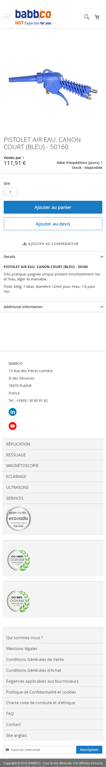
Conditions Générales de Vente (35, 659)
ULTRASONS (17, 487)
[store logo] (33, 16)
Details (9, 256)
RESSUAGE (16, 455)
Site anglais (16, 735)
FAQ (10, 713)
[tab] (53, 256)
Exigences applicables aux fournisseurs (42, 681)
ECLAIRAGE (16, 476)
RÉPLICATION (18, 444)
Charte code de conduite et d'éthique (40, 702)
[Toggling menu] (7, 17)
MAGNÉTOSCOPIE (22, 465)
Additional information (23, 306)
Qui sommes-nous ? (24, 637)
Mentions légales (21, 648)
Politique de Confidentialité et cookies (41, 692)
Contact (13, 724)
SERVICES (14, 498)
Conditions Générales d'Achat (33, 670)
